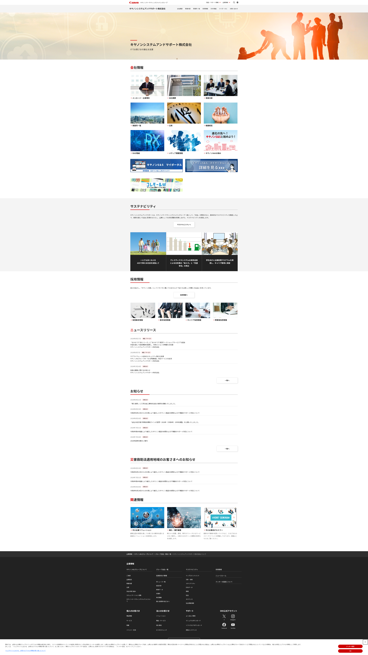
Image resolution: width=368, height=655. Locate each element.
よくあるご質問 (190, 616)
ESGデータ (189, 587)
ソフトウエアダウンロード (194, 625)
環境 (187, 591)
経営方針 (159, 586)
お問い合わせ (234, 9)
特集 (128, 625)
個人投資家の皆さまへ (163, 601)
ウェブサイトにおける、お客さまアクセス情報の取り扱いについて (25, 650)
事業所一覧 (196, 9)
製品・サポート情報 (212, 2)
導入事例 (159, 625)
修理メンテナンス (191, 630)
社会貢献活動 (190, 603)
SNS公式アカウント (228, 610)
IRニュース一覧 (161, 582)
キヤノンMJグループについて (143, 554)
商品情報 (129, 616)
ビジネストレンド (161, 630)
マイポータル (223, 9)
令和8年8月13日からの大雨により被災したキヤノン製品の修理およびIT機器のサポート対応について (165, 413)
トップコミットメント (192, 576)
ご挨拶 (129, 576)
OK (350, 651)
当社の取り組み (131, 591)
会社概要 (179, 9)
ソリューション (161, 616)
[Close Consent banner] (365, 642)
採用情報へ (184, 295)
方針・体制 (189, 579)
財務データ (159, 590)
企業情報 (225, 2)
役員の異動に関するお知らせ (140, 370)
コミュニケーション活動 (134, 595)
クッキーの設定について (224, 582)
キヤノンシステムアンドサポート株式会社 (147, 8)
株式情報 (159, 597)
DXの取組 (213, 9)
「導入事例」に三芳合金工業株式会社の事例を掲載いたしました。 (153, 403)
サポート (190, 611)
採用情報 (205, 9)
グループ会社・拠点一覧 (163, 554)
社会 (187, 595)
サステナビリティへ (184, 224)
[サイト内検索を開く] (234, 2)
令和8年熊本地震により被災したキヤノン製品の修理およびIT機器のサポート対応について (161, 431)
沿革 (128, 587)
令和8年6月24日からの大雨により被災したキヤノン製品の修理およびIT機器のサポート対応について (165, 490)
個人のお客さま (133, 611)
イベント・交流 (131, 630)
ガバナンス (189, 599)
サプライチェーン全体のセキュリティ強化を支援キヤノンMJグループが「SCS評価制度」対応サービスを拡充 (151, 357)
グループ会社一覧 (162, 569)
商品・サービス (161, 621)
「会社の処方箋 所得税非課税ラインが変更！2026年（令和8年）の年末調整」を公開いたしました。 (164, 422)
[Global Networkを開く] (237, 2)
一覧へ (227, 380)
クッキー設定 (350, 646)
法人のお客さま (163, 611)
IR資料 (158, 593)
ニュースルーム (221, 575)
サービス (129, 621)
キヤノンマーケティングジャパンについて (138, 600)
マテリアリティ (190, 583)
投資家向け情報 (161, 575)
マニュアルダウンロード (193, 621)
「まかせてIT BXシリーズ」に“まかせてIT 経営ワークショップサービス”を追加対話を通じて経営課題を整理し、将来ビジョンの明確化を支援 (157, 343)
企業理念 (129, 579)
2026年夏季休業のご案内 (139, 441)
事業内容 (188, 9)
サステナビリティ (192, 569)
